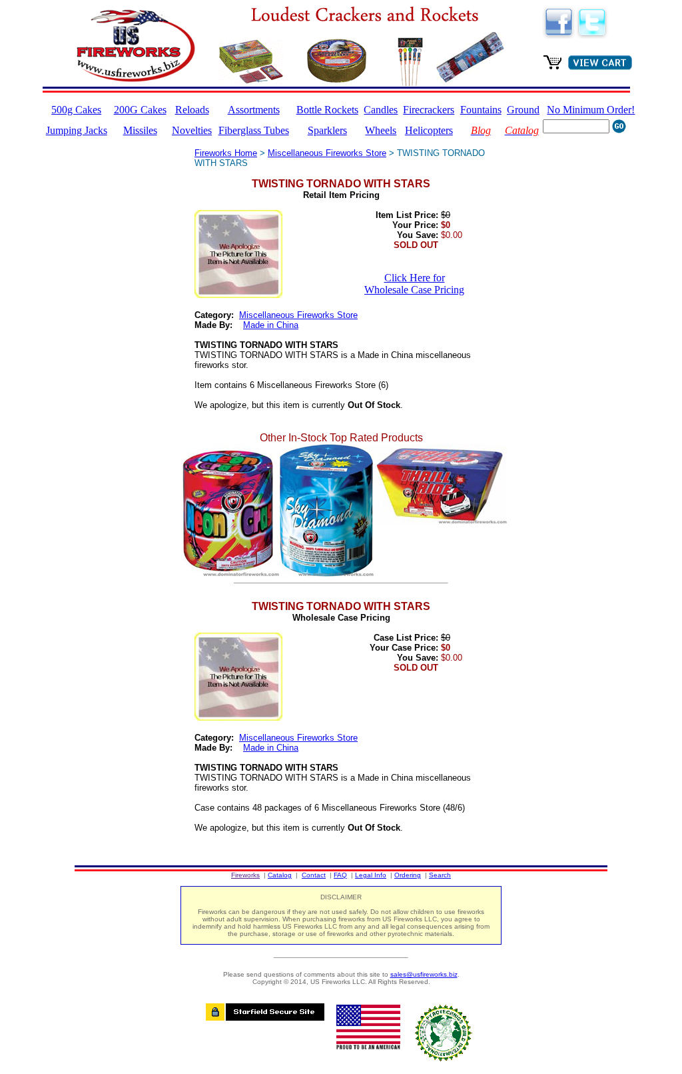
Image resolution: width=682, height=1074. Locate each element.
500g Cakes (76, 109)
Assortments (254, 109)
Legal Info (370, 875)
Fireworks (245, 875)
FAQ (340, 875)
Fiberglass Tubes (253, 130)
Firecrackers (428, 109)
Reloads (192, 109)
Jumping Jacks (76, 130)
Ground (523, 109)
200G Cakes (140, 109)
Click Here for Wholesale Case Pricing (414, 283)
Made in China (270, 325)
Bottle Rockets (327, 109)
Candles (381, 109)
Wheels (380, 130)
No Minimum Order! (591, 109)
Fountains (481, 109)
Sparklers (327, 130)
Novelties (192, 130)
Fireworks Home (225, 153)
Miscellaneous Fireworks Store (327, 153)
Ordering (407, 875)
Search (440, 875)
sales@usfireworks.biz (424, 974)
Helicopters (429, 130)
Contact (314, 875)
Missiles (140, 130)
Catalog (280, 875)
